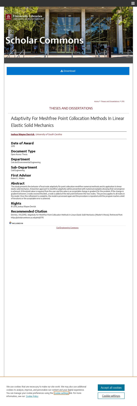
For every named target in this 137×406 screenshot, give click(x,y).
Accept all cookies (111, 387)
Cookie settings (61, 393)
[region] (68, 391)
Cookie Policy (32, 396)
